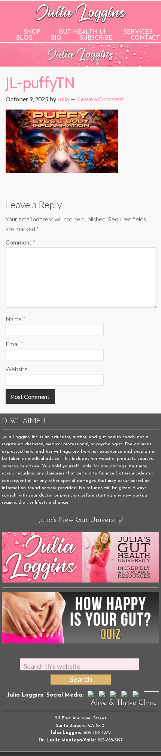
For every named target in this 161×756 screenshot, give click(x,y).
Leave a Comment (101, 98)
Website (17, 368)
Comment (20, 242)
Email (14, 343)
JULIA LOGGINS (81, 12)
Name (15, 318)
